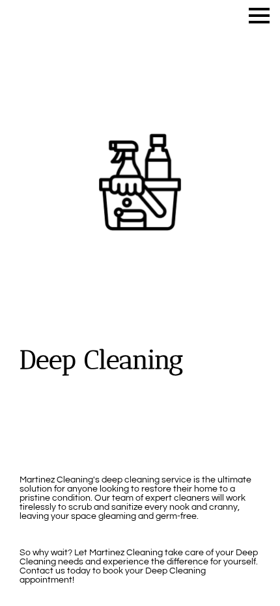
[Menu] (259, 15)
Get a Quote (140, 435)
